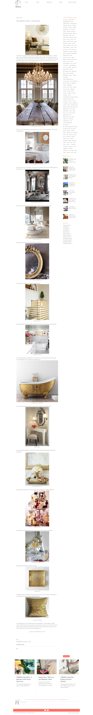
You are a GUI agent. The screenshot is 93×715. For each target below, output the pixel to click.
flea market (74, 59)
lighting (74, 87)
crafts (72, 47)
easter (75, 51)
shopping (68, 132)
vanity (74, 146)
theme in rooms (66, 142)
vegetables (65, 148)
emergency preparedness (71, 53)
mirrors (69, 95)
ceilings (64, 41)
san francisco (65, 124)
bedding (70, 33)
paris (71, 108)
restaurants (65, 118)
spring (74, 134)
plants (70, 112)
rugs (71, 120)
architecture (65, 29)
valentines (70, 146)
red (70, 114)
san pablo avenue (66, 128)
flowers (71, 61)
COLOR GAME (71, 19)
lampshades (69, 85)
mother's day (70, 98)
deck (69, 49)
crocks (75, 47)
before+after (65, 35)
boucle (64, 39)
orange (70, 102)
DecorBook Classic (20, 644)
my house (65, 100)
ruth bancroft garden (67, 122)
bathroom (73, 31)
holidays (74, 75)
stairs (64, 136)
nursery (74, 100)
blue (73, 35)
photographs (65, 110)
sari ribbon (73, 128)
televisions (74, 140)
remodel (72, 116)
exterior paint (66, 57)
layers (71, 87)
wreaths (68, 152)
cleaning (69, 43)
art (69, 29)
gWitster (69, 67)
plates (73, 112)
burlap (71, 39)
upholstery (65, 146)
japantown (74, 83)
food (72, 63)
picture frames (72, 110)
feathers (65, 59)
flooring (64, 61)
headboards (65, 75)
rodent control (66, 120)
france (74, 63)
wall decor (70, 148)
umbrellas (73, 144)
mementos (69, 93)
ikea (64, 83)
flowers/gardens (66, 63)
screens (64, 130)
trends (67, 144)
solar (67, 134)
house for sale (66, 81)
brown (68, 39)
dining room (73, 49)
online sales (65, 102)
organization (75, 102)
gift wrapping (65, 71)
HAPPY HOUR (66, 23)
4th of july (65, 19)
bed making (65, 33)
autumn (64, 31)
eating (64, 53)
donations (71, 51)
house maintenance (74, 81)
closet (64, 45)
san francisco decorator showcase (70, 126)
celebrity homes (70, 41)
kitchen (64, 85)
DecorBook (19, 712)
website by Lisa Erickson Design (73, 712)
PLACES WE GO (73, 23)
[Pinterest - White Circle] (45, 710)
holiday (70, 75)
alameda (74, 25)
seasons (68, 130)
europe (70, 55)
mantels (64, 91)
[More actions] (57, 18)
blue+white (71, 37)
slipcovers (75, 132)
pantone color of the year (72, 106)
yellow (75, 152)
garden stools (66, 69)
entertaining (65, 55)
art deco (72, 29)
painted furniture (74, 104)
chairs (75, 41)
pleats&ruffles (66, 114)
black (70, 35)
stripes (64, 138)
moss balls (65, 98)
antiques (74, 27)
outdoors (65, 104)
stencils (73, 136)
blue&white (65, 37)
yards (72, 152)
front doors (65, 65)
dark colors (65, 49)
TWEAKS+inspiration (67, 25)
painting (64, 106)
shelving (72, 130)
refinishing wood (66, 116)
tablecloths (65, 140)
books (75, 37)
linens (64, 89)
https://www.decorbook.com (29, 712)
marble (72, 91)
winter (64, 152)
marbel (68, 91)
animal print (65, 27)
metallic (74, 93)
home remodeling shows (68, 79)
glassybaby (74, 71)
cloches (73, 43)
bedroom (75, 33)
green (64, 73)
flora (68, 61)
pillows (64, 112)
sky (72, 132)
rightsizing (71, 118)
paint (69, 104)
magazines (72, 89)
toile (71, 142)
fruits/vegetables (72, 65)
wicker (75, 150)
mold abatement (66, 97)
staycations (68, 136)
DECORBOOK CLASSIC (22, 641)
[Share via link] (17, 648)
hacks (67, 73)
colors (75, 45)
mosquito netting (74, 97)
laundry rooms (66, 87)
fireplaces (69, 59)
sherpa (64, 132)
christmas (65, 43)
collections (68, 45)
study (68, 138)
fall (70, 57)
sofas (64, 134)
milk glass (65, 95)
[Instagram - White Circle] (48, 710)
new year (70, 100)
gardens (71, 69)
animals (70, 27)
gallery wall (74, 67)
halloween (71, 73)
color (72, 45)
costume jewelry (66, 47)
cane (75, 39)
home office (65, 77)
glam (30, 641)
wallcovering (65, 150)
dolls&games (65, 51)
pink (67, 112)
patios (74, 108)
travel (74, 142)
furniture (65, 67)
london (67, 89)
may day (65, 93)
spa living (71, 134)
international (68, 83)
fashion (73, 57)
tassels (69, 140)
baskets (68, 31)
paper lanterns (66, 108)
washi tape (71, 150)
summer (71, 138)
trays (64, 144)
